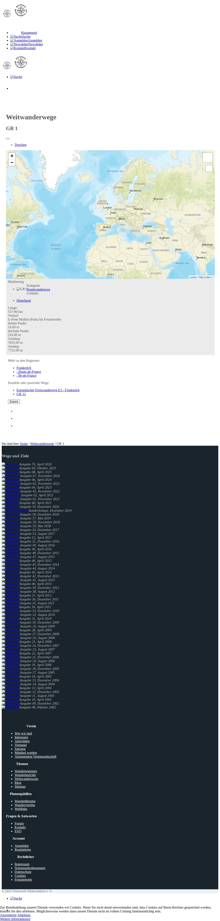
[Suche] (16, 77)
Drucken (20, 145)
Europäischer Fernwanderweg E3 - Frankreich (48, 390)
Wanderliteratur (25, 801)
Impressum (22, 864)
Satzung (20, 749)
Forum (19, 823)
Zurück (14, 401)
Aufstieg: (14, 338)
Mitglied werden (26, 752)
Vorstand (21, 745)
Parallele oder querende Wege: (28, 383)
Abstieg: (13, 346)
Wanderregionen (26, 771)
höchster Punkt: (18, 331)
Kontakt (20, 827)
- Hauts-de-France (29, 372)
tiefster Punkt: (17, 323)
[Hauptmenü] (15, 88)
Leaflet (193, 277)
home (24, 444)
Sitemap (20, 786)
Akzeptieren (8, 915)
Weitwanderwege (42, 444)
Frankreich (24, 368)
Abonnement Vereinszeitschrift (35, 756)
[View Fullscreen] (209, 168)
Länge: (12, 308)
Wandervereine (25, 805)
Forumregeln (23, 879)
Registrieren (23, 849)
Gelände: (33, 293)
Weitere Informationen (15, 919)
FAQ (18, 831)
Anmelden (22, 846)
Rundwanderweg (38, 289)
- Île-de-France (27, 375)
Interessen (21, 737)
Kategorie (33, 285)
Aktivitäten (22, 741)
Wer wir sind (23, 733)
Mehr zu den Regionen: (24, 360)
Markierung (16, 282)
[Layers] (207, 157)
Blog (18, 782)
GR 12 (21, 394)
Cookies (20, 876)
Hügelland (24, 300)
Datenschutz (23, 872)
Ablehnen (24, 915)
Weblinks (21, 809)
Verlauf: (13, 315)
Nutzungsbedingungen (30, 868)
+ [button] (12, 156)
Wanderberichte (25, 775)
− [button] (12, 162)
